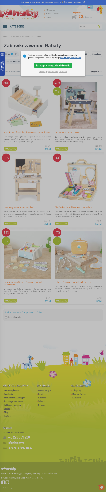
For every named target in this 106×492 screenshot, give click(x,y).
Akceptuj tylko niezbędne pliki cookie (53, 71)
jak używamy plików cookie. (70, 57)
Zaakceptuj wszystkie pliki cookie (53, 65)
